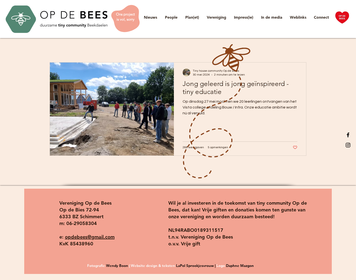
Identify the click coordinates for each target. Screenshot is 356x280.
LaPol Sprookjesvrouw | (196, 265)
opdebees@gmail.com (90, 237)
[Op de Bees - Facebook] (348, 135)
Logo (221, 265)
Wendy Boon (117, 265)
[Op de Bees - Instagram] (348, 145)
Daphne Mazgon (240, 265)
